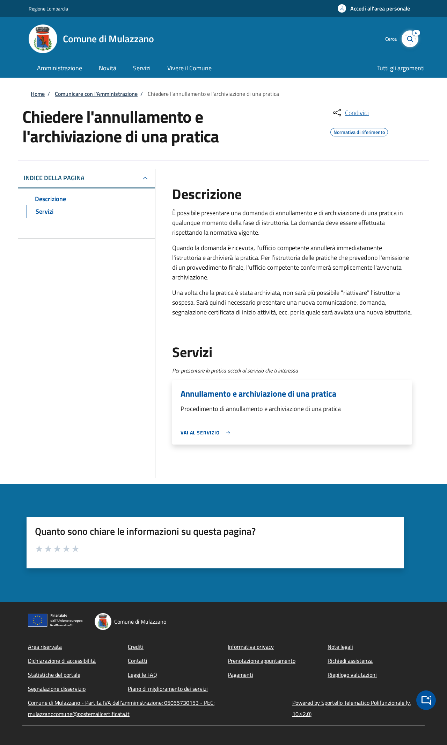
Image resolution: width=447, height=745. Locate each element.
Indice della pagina (54, 178)
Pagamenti (240, 674)
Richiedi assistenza (350, 661)
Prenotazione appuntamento (261, 661)
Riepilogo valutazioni (352, 674)
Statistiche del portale (54, 674)
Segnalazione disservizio (57, 688)
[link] (207, 432)
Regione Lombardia (48, 8)
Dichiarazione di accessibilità (62, 661)
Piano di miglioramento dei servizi (168, 688)
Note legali (340, 647)
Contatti (137, 661)
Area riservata (45, 647)
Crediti (136, 647)
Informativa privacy (251, 647)
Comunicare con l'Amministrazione (96, 94)
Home (38, 94)
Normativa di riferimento (359, 131)
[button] (373, 8)
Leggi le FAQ (142, 674)
